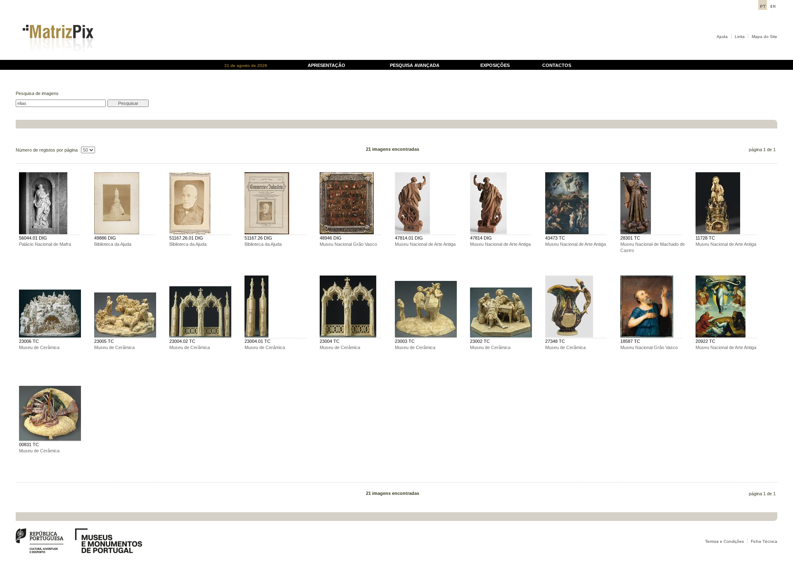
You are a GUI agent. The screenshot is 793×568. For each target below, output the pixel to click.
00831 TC (29, 444)
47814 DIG (481, 237)
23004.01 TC (258, 341)
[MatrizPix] (57, 57)
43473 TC (555, 237)
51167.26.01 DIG (186, 237)
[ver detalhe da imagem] (43, 232)
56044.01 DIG (33, 237)
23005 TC (104, 341)
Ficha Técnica (764, 541)
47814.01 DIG (409, 237)
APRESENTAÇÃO (326, 65)
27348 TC (555, 341)
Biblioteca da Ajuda (112, 244)
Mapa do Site (764, 36)
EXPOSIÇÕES (495, 65)
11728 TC (705, 237)
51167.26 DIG (258, 237)
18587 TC (630, 341)
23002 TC (480, 341)
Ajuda (722, 36)
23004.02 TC (182, 341)
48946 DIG (331, 237)
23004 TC (330, 341)
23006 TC (29, 341)
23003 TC (405, 341)
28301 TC (630, 237)
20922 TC (705, 341)
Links (740, 36)
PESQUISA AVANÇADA (414, 65)
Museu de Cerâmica (39, 347)
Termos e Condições (724, 541)
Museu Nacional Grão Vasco (348, 244)
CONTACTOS (556, 65)
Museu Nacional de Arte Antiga (425, 244)
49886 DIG (105, 237)
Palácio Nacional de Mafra (45, 244)
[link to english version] (773, 7)
